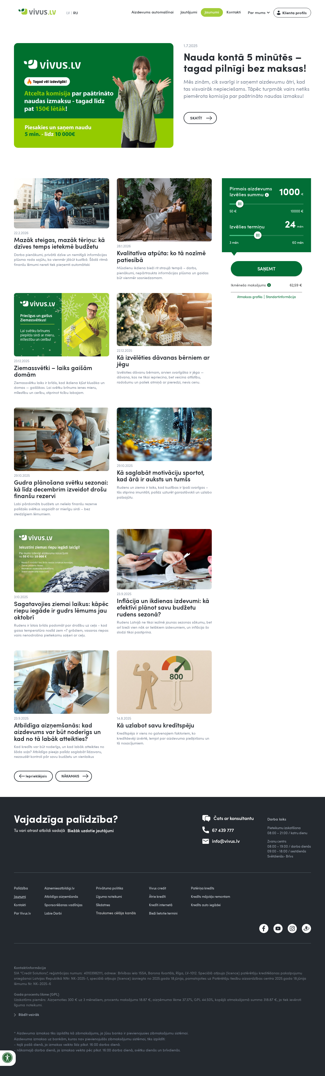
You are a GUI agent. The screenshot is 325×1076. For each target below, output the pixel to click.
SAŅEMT (266, 268)
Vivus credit (157, 888)
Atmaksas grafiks (250, 297)
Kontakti (233, 11)
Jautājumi (189, 11)
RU (75, 12)
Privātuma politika (109, 888)
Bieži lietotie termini (163, 913)
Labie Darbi (53, 913)
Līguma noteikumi (109, 896)
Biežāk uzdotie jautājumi (91, 830)
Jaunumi (212, 11)
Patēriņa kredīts (202, 888)
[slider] (239, 204)
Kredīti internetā (160, 905)
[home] (38, 13)
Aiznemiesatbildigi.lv (59, 888)
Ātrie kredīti (157, 896)
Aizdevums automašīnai (153, 11)
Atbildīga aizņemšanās (61, 896)
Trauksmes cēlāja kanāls (116, 912)
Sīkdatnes (103, 905)
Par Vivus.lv (22, 913)
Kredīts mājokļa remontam (210, 896)
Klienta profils (294, 12)
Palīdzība (21, 888)
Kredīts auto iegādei (206, 905)
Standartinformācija (281, 297)
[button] (258, 12)
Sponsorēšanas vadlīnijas (63, 905)
